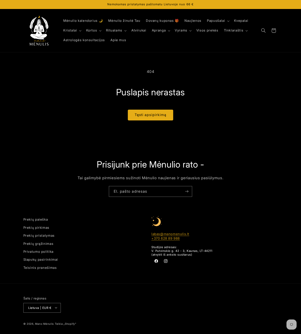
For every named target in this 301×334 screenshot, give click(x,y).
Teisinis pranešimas (40, 267)
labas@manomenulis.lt (170, 234)
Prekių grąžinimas (38, 243)
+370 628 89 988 (165, 238)
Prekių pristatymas (39, 236)
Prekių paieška (35, 219)
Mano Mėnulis (44, 323)
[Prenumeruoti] (187, 191)
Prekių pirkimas (36, 227)
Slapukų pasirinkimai (40, 260)
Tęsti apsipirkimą (150, 115)
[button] (217, 21)
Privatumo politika (38, 251)
